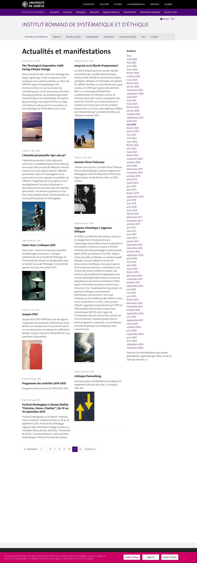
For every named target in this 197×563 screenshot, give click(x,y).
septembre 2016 (135, 255)
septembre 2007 (135, 334)
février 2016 (133, 272)
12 (80, 449)
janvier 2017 (133, 241)
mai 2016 (131, 261)
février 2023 (133, 128)
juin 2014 (131, 316)
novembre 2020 (135, 158)
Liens (144, 37)
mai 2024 (131, 100)
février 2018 (133, 213)
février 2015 (132, 299)
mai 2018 (131, 203)
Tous (129, 55)
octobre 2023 (133, 114)
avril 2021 (131, 148)
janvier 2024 (133, 110)
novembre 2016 (135, 248)
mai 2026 (131, 62)
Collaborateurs (136, 4)
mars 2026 (132, 69)
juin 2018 (131, 200)
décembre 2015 (134, 275)
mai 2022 (131, 134)
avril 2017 (131, 234)
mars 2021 (132, 152)
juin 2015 (131, 289)
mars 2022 (132, 141)
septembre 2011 (135, 320)
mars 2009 (132, 323)
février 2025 (133, 83)
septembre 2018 (135, 196)
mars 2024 (132, 103)
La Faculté (67, 12)
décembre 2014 (134, 303)
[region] (98, 557)
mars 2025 (132, 79)
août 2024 (132, 97)
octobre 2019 (133, 176)
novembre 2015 (134, 279)
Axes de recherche (73, 37)
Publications (109, 37)
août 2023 (132, 121)
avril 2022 (132, 138)
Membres (57, 37)
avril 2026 (132, 66)
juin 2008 (132, 330)
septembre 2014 (135, 313)
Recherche (94, 12)
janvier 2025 (133, 86)
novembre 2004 (135, 347)
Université (88, 4)
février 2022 (133, 145)
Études (118, 4)
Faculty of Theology (172, 12)
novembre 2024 (135, 90)
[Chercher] (172, 18)
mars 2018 (132, 210)
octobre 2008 (134, 327)
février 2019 (133, 193)
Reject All (150, 557)
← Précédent (30, 449)
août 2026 (132, 59)
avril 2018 (132, 207)
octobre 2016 (133, 251)
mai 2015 (131, 292)
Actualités (54, 12)
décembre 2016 (134, 244)
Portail (165, 19)
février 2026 (133, 72)
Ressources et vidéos (127, 37)
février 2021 (132, 155)
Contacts (154, 37)
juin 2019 (131, 186)
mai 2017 (131, 231)
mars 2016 (132, 268)
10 (69, 449)
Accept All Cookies (170, 557)
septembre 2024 (135, 93)
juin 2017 (131, 227)
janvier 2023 (133, 131)
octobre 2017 (133, 224)
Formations (81, 12)
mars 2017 (132, 237)
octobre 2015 (133, 282)
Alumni (168, 4)
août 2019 (132, 179)
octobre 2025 (133, 76)
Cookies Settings (131, 557)
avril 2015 (131, 296)
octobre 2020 (133, 162)
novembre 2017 (134, 220)
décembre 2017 (134, 217)
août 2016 (132, 258)
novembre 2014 (135, 306)
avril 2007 (132, 337)
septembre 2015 (135, 286)
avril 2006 (132, 340)
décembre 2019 (134, 169)
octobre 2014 (133, 310)
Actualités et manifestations (36, 37)
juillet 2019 (132, 182)
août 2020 (132, 165)
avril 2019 (132, 189)
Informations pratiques (150, 12)
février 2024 (133, 107)
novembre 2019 (135, 172)
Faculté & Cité (130, 12)
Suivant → (90, 449)
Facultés (104, 4)
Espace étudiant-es (111, 12)
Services (154, 4)
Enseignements (92, 37)
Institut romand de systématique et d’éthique (85, 24)
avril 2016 (132, 265)
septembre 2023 (135, 117)
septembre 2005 (135, 344)
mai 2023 (131, 124)
